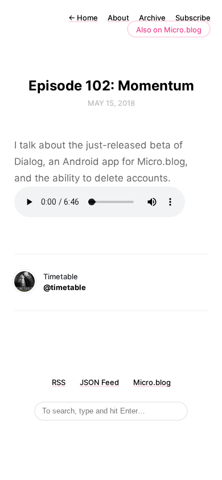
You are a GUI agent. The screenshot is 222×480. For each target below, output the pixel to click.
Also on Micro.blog (169, 29)
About (118, 17)
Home (83, 17)
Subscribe (193, 17)
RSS (58, 382)
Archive (152, 17)
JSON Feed (99, 382)
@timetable (64, 287)
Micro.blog (152, 382)
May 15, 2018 (111, 102)
